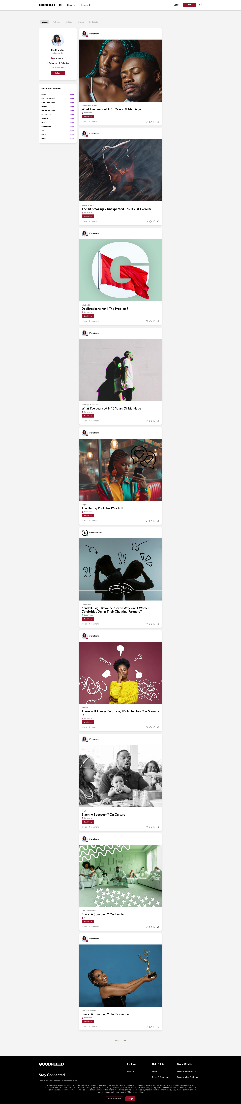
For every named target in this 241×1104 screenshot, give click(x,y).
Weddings (85, 405)
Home (43, 139)
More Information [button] (114, 1099)
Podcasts (93, 22)
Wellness (44, 118)
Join (189, 5)
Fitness (44, 106)
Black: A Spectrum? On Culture (103, 815)
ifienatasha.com (58, 67)
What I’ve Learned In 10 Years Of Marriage (111, 109)
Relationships (46, 126)
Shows (81, 22)
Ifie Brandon (57, 49)
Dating (44, 122)
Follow (57, 73)
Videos (69, 22)
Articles (56, 22)
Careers (44, 94)
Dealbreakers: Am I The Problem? (105, 309)
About (154, 1071)
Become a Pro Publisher (187, 1077)
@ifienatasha (57, 53)
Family (43, 135)
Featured (85, 5)
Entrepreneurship (47, 98)
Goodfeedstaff (89, 615)
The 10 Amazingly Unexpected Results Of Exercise (117, 209)
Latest (45, 22)
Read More (88, 116)
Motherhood (46, 114)
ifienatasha (88, 113)
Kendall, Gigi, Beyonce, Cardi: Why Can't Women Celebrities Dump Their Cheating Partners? (115, 610)
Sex (42, 131)
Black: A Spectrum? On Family (103, 914)
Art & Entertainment (49, 102)
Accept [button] (130, 1099)
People (84, 505)
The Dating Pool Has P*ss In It (102, 508)
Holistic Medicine (48, 110)
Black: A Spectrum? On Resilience (105, 1014)
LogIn (176, 5)
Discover (71, 5)
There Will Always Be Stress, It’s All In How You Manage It (120, 713)
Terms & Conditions (160, 1077)
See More (121, 1040)
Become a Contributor (187, 1071)
